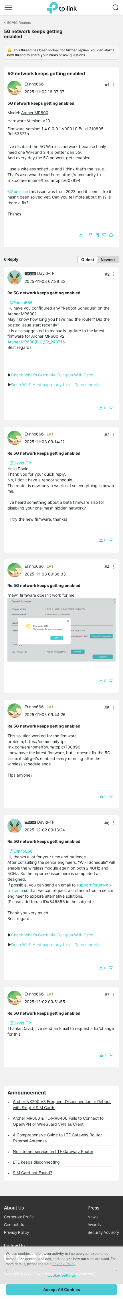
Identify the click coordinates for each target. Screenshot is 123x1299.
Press (93, 1208)
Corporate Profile (19, 1216)
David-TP (46, 273)
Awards (94, 1224)
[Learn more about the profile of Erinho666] (16, 87)
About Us (14, 1208)
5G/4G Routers (19, 22)
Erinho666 (34, 83)
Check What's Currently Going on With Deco (52, 374)
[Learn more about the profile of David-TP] (16, 277)
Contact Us (14, 1224)
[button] (8, 7)
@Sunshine (17, 191)
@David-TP (20, 462)
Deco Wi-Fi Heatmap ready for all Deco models (55, 384)
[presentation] (14, 88)
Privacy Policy (16, 1232)
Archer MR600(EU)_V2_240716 (36, 341)
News (93, 1216)
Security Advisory (103, 1232)
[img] (97, 235)
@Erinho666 (21, 302)
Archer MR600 (34, 112)
